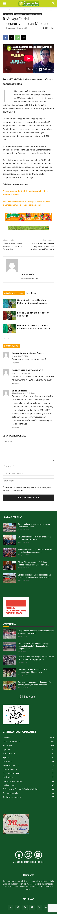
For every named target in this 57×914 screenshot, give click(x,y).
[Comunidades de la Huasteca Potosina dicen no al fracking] (9, 303)
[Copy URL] (23, 37)
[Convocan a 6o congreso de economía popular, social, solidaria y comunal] (9, 685)
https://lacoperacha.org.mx (28, 278)
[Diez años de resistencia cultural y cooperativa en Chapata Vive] (9, 672)
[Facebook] (5, 37)
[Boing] (28, 217)
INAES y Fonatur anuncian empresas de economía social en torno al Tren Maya (41, 246)
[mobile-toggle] (4, 3)
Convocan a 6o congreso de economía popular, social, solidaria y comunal (34, 683)
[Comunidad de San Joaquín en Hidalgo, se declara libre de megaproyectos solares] (9, 660)
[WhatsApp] (17, 37)
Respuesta (15, 363)
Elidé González (19, 391)
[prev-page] (4, 338)
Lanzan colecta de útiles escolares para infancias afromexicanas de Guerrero (34, 576)
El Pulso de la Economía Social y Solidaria (37, 10)
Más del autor (32, 293)
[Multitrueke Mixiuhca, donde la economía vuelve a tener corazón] (9, 328)
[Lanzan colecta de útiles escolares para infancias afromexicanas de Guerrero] (9, 578)
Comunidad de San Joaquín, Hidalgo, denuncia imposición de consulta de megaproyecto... (33, 646)
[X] (11, 37)
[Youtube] (46, 907)
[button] (53, 3)
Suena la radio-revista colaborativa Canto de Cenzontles (12, 246)
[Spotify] (32, 907)
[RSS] (25, 907)
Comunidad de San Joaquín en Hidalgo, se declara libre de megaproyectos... (36, 658)
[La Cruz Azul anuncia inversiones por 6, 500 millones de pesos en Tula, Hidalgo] (9, 540)
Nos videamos (14, 10)
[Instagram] (17, 907)
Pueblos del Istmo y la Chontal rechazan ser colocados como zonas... (35, 550)
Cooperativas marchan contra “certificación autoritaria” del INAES (36, 632)
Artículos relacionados (13, 293)
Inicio (4, 10)
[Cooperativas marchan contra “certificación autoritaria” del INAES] (9, 634)
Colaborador (10, 28)
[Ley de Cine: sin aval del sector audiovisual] (9, 315)
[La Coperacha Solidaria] (28, 228)
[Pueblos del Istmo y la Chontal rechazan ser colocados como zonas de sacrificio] (9, 552)
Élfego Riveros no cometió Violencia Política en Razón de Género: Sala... (33, 563)
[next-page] (8, 338)
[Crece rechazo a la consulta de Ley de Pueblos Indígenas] (9, 527)
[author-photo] (28, 265)
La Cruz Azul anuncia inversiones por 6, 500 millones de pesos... (34, 538)
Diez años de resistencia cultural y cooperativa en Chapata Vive (32, 670)
